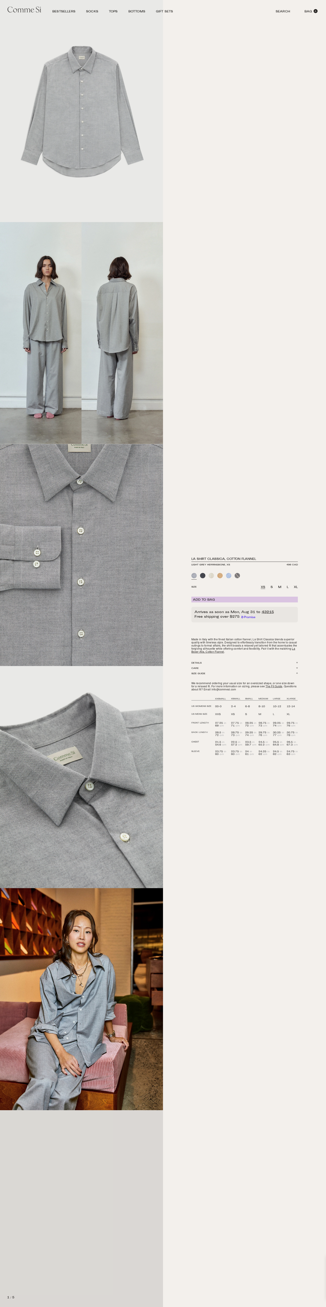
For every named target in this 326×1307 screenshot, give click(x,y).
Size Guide (198, 673)
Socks (92, 12)
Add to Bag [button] (204, 600)
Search (283, 12)
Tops (113, 12)
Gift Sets (164, 12)
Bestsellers (63, 12)
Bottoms (136, 12)
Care (195, 668)
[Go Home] (24, 10)
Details (196, 663)
